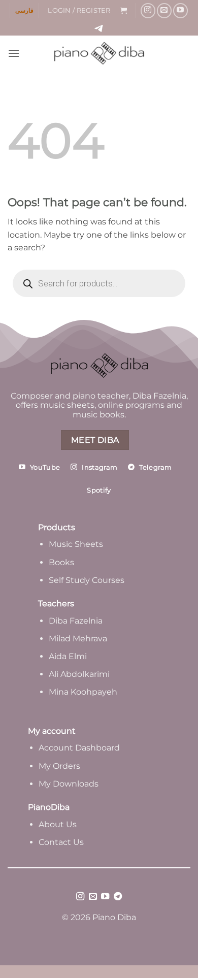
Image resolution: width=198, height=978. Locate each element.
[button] (79, 10)
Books (61, 562)
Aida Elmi (68, 656)
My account (52, 731)
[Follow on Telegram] (118, 896)
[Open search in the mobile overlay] (99, 283)
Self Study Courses (87, 580)
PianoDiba (49, 807)
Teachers (56, 603)
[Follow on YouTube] (180, 10)
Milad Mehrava (78, 638)
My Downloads (68, 784)
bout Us (60, 824)
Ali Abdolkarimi (79, 674)
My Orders (59, 766)
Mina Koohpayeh (83, 692)
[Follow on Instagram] (148, 10)
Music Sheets (76, 544)
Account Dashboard (79, 748)
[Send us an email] (164, 10)
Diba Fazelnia (76, 621)
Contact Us (61, 842)
